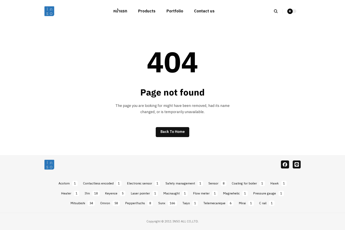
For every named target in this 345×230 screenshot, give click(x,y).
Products (147, 11)
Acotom (67, 183)
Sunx (166, 203)
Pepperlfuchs (138, 203)
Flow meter (204, 193)
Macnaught (174, 193)
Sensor (216, 183)
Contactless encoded (101, 183)
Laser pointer (143, 193)
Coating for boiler (247, 183)
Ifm (91, 193)
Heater (69, 193)
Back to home (173, 132)
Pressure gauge (267, 193)
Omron (109, 203)
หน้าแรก (120, 11)
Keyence (114, 193)
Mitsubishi (81, 203)
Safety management (183, 183)
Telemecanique (217, 203)
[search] (278, 11)
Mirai (245, 203)
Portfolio (174, 11)
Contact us (204, 11)
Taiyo (189, 203)
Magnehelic (234, 193)
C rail (266, 203)
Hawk (277, 183)
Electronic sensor (142, 183)
